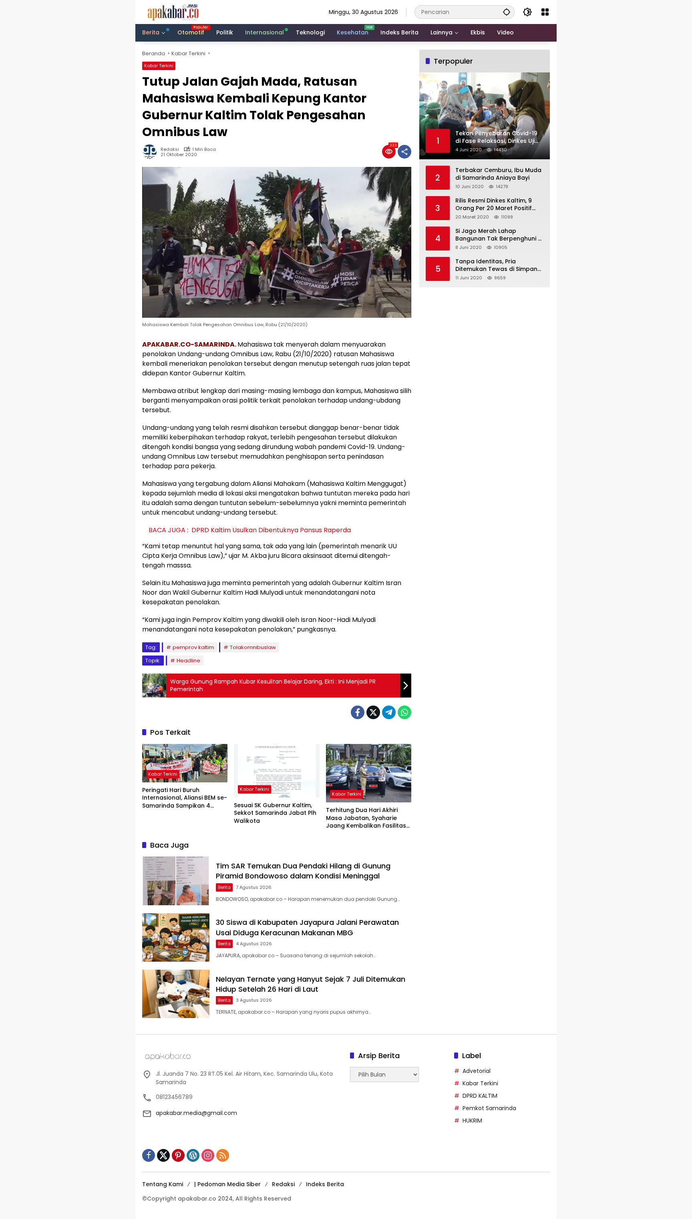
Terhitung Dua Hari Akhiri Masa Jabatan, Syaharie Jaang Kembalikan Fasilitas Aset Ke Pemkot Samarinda (366, 818)
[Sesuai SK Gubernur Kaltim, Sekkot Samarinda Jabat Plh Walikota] (276, 771)
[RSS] (222, 1155)
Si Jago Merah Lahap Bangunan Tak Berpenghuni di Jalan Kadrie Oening (499, 235)
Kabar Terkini (158, 65)
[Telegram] (389, 712)
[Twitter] (373, 712)
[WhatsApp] (404, 712)
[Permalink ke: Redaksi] (151, 151)
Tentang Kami (162, 1184)
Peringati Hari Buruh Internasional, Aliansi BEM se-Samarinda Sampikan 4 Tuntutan (184, 798)
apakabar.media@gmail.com (196, 1113)
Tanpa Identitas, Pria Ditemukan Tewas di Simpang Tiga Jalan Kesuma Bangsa (498, 265)
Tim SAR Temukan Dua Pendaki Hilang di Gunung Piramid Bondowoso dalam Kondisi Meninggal (303, 871)
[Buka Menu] (545, 12)
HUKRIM (472, 1121)
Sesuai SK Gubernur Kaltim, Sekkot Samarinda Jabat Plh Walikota (275, 813)
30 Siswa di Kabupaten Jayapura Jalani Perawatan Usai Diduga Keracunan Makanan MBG (307, 927)
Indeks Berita (325, 1184)
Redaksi (170, 149)
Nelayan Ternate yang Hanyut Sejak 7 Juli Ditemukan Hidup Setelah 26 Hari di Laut (310, 984)
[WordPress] (193, 1155)
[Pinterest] (178, 1155)
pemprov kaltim (193, 647)
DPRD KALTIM (480, 1096)
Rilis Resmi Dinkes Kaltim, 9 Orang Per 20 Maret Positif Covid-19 (493, 205)
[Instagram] (207, 1155)
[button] (507, 11)
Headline (188, 660)
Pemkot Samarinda (489, 1108)
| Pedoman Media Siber (227, 1184)
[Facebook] (357, 712)
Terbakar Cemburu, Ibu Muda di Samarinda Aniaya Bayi (498, 174)
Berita (224, 887)
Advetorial (477, 1071)
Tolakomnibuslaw (253, 647)
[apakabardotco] (172, 12)
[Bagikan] (404, 151)
